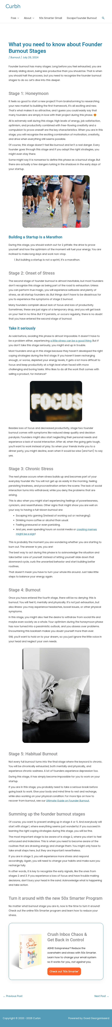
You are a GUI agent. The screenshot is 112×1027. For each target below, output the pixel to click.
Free (13, 18)
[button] (103, 18)
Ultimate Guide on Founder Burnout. (67, 800)
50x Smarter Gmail (50, 18)
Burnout (15, 57)
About (27, 18)
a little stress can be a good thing (70, 340)
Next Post (102, 996)
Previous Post (12, 996)
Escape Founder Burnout (82, 18)
